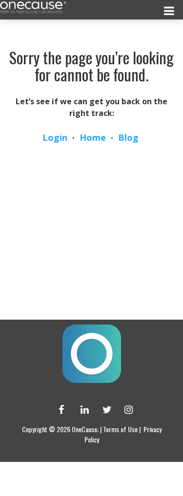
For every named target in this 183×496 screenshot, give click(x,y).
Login (54, 137)
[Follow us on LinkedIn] (80, 409)
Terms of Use (120, 429)
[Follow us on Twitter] (102, 409)
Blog (128, 137)
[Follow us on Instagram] (124, 409)
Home (93, 137)
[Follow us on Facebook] (58, 409)
